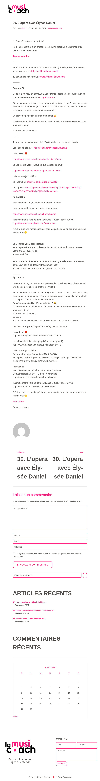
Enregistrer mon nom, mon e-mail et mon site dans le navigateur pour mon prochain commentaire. (47, 555)
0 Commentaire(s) (55, 28)
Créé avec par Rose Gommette (57, 777)
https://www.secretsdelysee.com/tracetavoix (34, 223)
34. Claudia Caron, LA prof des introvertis (29, 619)
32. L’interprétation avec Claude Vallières (29, 602)
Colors (24, 28)
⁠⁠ (21, 56)
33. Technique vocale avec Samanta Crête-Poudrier (33, 610)
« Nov (15, 716)
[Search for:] (47, 575)
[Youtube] (20, 768)
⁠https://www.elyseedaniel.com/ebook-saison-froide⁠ (37, 159)
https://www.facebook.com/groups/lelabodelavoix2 (37, 170)
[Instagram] (26, 768)
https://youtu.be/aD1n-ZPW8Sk (42, 182)
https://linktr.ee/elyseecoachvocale (50, 148)
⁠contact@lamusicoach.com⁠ (51, 77)
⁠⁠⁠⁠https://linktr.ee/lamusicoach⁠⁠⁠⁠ (44, 71)
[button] (57, 8)
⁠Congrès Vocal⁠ (46, 97)
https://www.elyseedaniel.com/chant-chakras (34, 214)
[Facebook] (15, 768)
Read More (18, 401)
